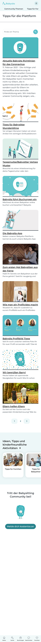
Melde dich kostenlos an (20, 526)
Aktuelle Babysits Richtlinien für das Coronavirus (19, 62)
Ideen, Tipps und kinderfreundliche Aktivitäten (15, 445)
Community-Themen (13, 9)
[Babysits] (9, 3)
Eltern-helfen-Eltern (14, 406)
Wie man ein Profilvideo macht (20, 304)
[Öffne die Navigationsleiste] (36, 3)
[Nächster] (27, 421)
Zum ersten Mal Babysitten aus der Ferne (20, 269)
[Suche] (35, 32)
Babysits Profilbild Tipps (16, 338)
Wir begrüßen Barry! (14, 372)
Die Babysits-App (12, 233)
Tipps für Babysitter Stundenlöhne (14, 126)
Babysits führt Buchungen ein (20, 199)
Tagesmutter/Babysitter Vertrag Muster (20, 164)
